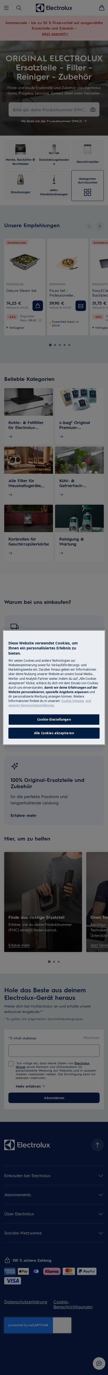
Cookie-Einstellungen (54, 719)
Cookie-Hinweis (72, 701)
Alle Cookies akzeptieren (54, 733)
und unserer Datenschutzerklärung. (49, 703)
